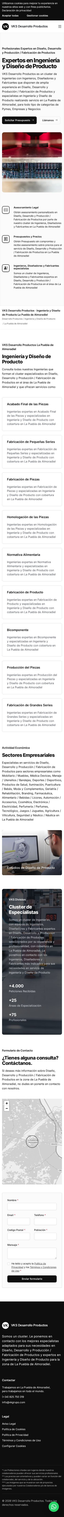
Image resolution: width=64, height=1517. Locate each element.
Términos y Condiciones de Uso (21, 1440)
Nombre (12, 1200)
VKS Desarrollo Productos (29, 26)
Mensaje (13, 1244)
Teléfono (40, 1215)
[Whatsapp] (54, 1507)
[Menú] (60, 26)
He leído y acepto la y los (33, 1267)
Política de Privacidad (15, 1434)
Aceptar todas (10, 15)
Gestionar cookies (37, 15)
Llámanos (48, 120)
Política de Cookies (13, 1429)
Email (11, 1215)
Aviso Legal (9, 1423)
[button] (32, 1141)
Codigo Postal (16, 1229)
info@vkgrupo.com (13, 1402)
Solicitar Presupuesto (17, 120)
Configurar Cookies (14, 1446)
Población (40, 1229)
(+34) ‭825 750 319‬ (13, 1396)
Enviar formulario (32, 1278)
